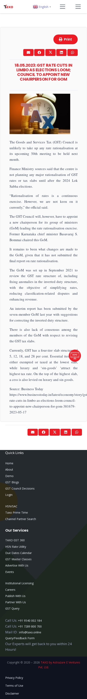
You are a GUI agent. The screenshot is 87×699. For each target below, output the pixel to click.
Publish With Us (15, 596)
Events (9, 572)
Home (9, 463)
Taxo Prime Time (16, 512)
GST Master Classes (18, 559)
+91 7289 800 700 (30, 626)
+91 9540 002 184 (30, 620)
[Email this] (28, 52)
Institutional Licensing (19, 583)
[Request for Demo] (75, 360)
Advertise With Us (16, 565)
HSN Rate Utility (15, 547)
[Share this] (39, 52)
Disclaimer (12, 693)
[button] (62, 6)
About (9, 469)
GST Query (12, 608)
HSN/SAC (11, 506)
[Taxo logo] (8, 7)
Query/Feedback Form (20, 638)
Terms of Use (14, 685)
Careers (10, 590)
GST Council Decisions (20, 488)
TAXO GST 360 (15, 540)
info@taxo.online (30, 632)
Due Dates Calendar (18, 553)
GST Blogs (12, 482)
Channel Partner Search (20, 519)
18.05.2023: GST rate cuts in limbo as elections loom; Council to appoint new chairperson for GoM (43, 72)
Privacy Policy (14, 678)
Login (9, 495)
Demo (9, 476)
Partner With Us (15, 602)
